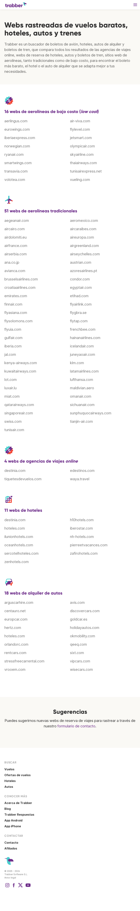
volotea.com (14, 179)
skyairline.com (82, 154)
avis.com (77, 602)
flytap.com (79, 321)
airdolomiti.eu (15, 237)
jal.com (10, 354)
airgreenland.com (84, 245)
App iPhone (12, 826)
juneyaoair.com (82, 354)
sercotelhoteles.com (21, 553)
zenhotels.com (16, 562)
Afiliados (10, 848)
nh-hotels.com (82, 536)
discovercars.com (85, 611)
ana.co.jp (11, 262)
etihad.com (79, 296)
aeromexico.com (84, 220)
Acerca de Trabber (18, 803)
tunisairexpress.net (86, 171)
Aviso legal (10, 877)
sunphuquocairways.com (90, 413)
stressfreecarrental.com (24, 661)
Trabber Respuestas (19, 814)
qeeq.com (78, 644)
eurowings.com (17, 129)
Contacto (11, 842)
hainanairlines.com (85, 338)
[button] (135, 4)
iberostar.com (81, 528)
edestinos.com (82, 470)
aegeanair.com (16, 220)
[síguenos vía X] (20, 887)
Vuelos (9, 769)
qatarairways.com (19, 405)
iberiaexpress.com (19, 138)
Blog (7, 809)
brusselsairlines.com (21, 279)
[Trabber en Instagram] (7, 887)
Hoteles (10, 781)
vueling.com (80, 179)
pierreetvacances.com (89, 545)
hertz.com (12, 627)
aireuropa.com (82, 237)
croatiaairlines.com (20, 287)
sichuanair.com (82, 405)
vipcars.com (80, 661)
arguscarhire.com (18, 602)
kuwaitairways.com (20, 371)
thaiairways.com (83, 163)
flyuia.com (12, 329)
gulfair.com (13, 338)
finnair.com (13, 304)
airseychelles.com (85, 254)
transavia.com (16, 171)
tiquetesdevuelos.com (23, 479)
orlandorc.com (16, 644)
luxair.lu (10, 388)
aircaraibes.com (83, 229)
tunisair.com (14, 430)
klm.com (77, 363)
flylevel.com (80, 129)
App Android (13, 820)
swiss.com (13, 421)
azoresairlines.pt (83, 271)
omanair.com (80, 396)
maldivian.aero (82, 388)
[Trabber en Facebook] (14, 887)
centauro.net (15, 611)
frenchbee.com (83, 329)
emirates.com (15, 296)
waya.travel (79, 479)
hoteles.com (14, 528)
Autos (8, 787)
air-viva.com (80, 121)
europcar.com (16, 619)
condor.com (80, 279)
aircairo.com (14, 229)
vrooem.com (15, 669)
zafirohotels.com (84, 553)
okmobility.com (82, 636)
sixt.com (77, 653)
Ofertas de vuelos (17, 775)
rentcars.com (15, 653)
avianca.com (14, 271)
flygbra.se (78, 312)
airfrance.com (15, 245)
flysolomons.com (18, 321)
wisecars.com (81, 669)
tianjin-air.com (81, 421)
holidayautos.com (84, 627)
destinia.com (15, 470)
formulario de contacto (76, 726)
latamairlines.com (84, 371)
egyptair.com (81, 287)
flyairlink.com (81, 304)
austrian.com (80, 262)
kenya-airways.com (20, 363)
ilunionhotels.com (18, 536)
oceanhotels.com (18, 545)
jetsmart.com (81, 138)
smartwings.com (18, 163)
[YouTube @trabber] (27, 887)
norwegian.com (17, 146)
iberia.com (13, 346)
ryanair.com (14, 154)
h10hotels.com (82, 520)
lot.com (10, 379)
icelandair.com (82, 346)
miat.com (12, 396)
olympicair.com (82, 146)
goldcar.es (78, 619)
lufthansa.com (81, 379)
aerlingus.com (16, 121)
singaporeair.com (18, 413)
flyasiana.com (15, 312)
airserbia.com (15, 254)
